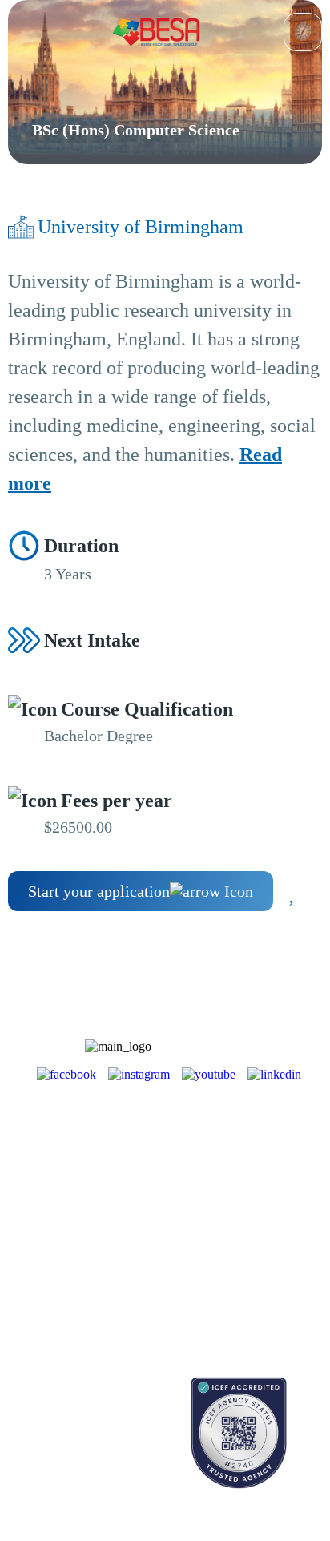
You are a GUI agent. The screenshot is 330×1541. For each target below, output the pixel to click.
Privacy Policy (231, 1283)
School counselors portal (63, 1457)
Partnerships (225, 1182)
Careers (214, 1210)
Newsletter (32, 1232)
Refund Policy (230, 1311)
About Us (219, 1154)
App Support (37, 1260)
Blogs (21, 1204)
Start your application (99, 891)
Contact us (31, 1429)
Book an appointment (56, 1401)
